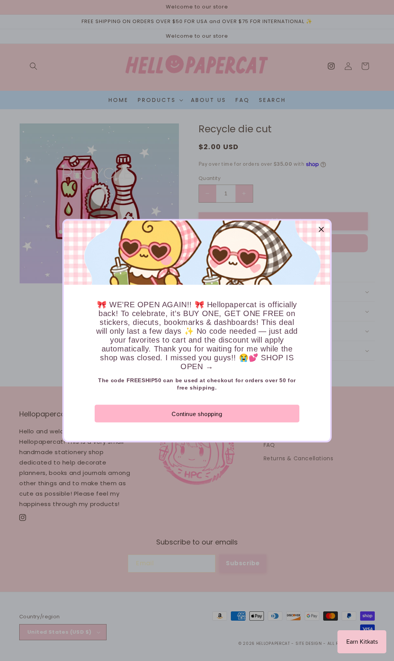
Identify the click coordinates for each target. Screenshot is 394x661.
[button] (321, 229)
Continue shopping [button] (197, 413)
